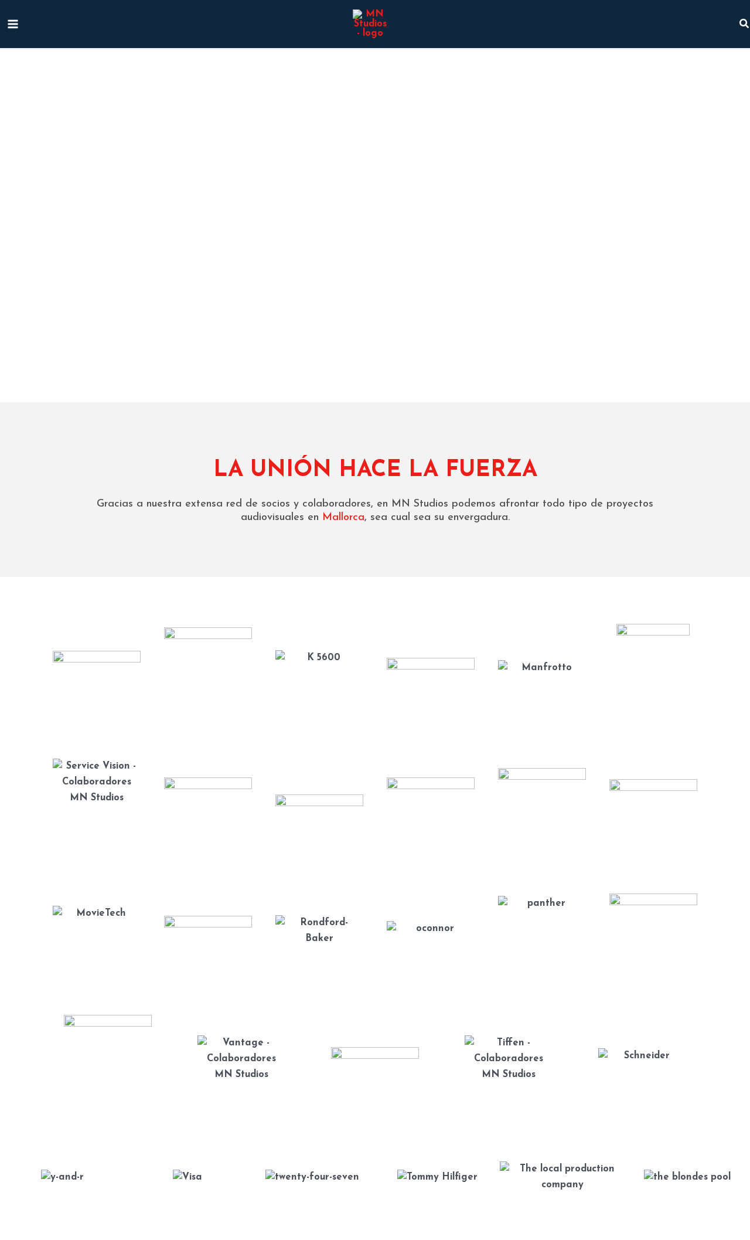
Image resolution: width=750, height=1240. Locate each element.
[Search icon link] (744, 26)
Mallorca (343, 517)
